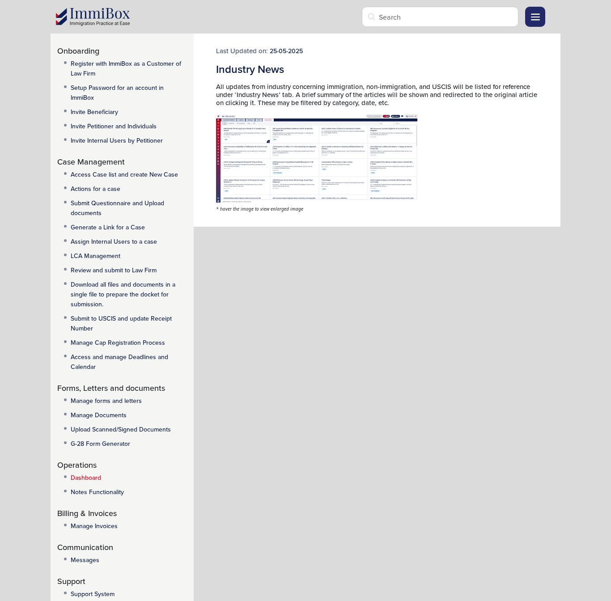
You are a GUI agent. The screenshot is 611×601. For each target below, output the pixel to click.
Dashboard (86, 477)
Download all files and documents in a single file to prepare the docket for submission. (123, 294)
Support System (93, 593)
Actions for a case (95, 188)
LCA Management (95, 255)
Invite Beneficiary (94, 111)
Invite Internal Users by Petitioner (117, 140)
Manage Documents (99, 415)
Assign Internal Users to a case (114, 241)
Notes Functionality (97, 491)
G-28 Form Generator (100, 443)
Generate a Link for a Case (108, 227)
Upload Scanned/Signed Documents (121, 429)
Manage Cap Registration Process (118, 342)
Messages (85, 559)
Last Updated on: (259, 50)
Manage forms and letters (106, 400)
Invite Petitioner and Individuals (114, 126)
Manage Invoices (94, 525)
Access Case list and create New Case (124, 174)
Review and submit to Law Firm (114, 270)
